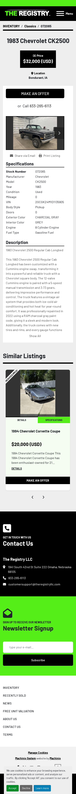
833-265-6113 (40, 105)
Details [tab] (21, 420)
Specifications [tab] (53, 420)
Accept (13, 788)
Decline (26, 788)
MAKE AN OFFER (35, 93)
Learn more (42, 788)
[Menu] (60, 13)
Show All (35, 336)
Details (16, 468)
